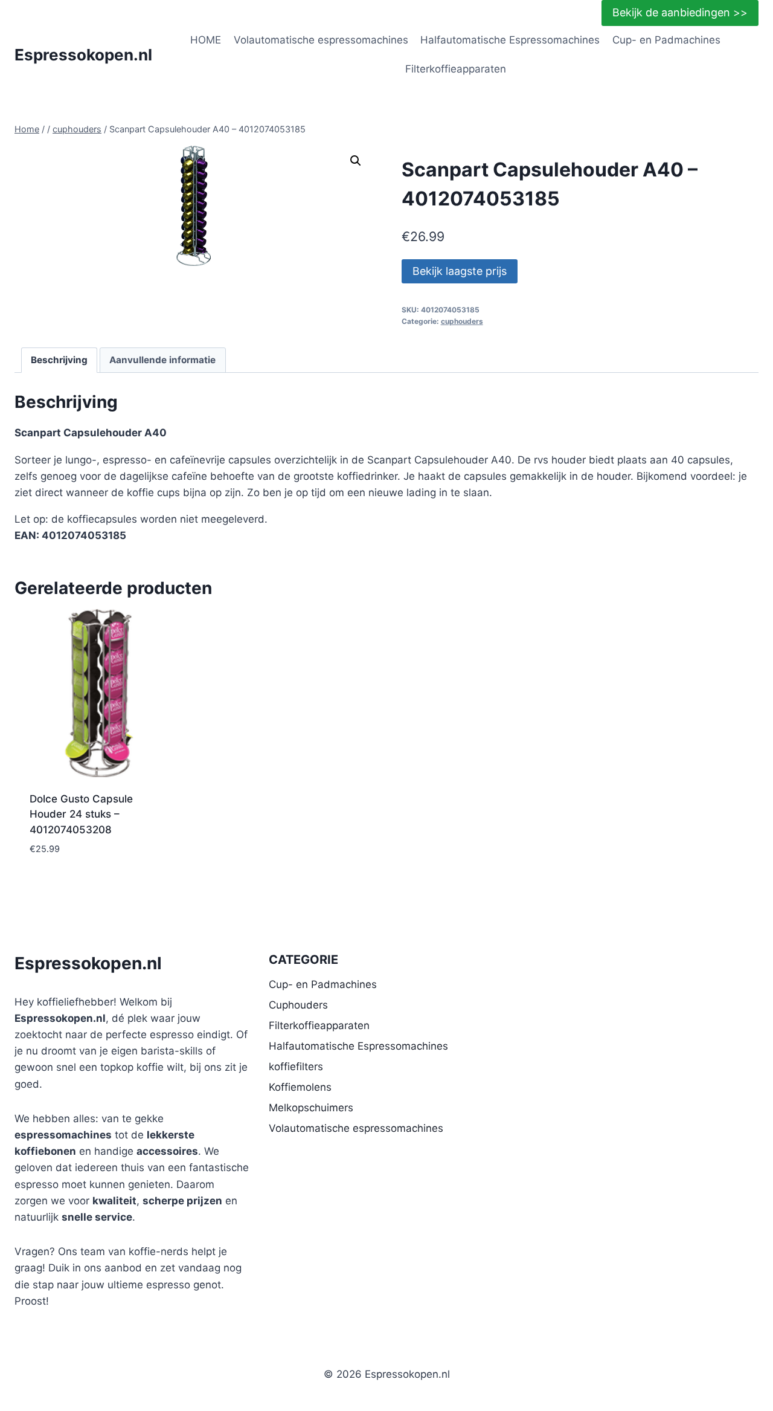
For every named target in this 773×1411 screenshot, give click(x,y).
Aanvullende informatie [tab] (162, 360)
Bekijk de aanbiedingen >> (680, 12)
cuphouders (462, 321)
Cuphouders (298, 1005)
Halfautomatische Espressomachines (510, 40)
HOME (205, 40)
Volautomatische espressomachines (321, 40)
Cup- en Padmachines (666, 40)
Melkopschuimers (311, 1108)
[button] (356, 161)
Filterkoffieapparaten (455, 69)
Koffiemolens (300, 1087)
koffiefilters (296, 1067)
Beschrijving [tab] (59, 360)
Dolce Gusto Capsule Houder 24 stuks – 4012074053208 (81, 814)
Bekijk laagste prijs (459, 271)
